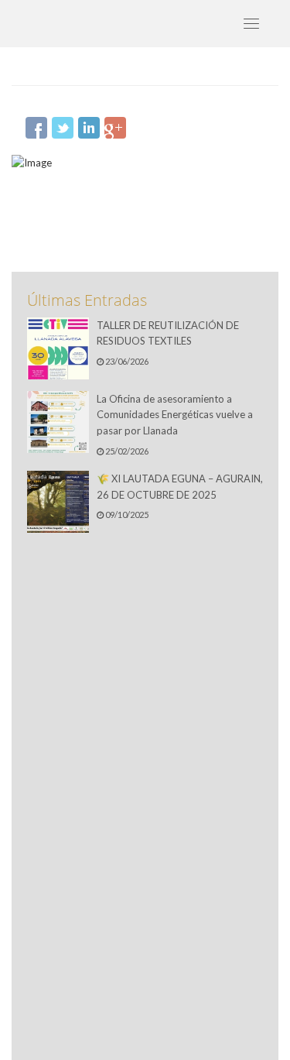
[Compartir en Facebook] (36, 128)
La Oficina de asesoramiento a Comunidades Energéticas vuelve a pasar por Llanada (175, 415)
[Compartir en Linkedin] (89, 128)
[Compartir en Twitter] (62, 128)
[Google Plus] (115, 128)
